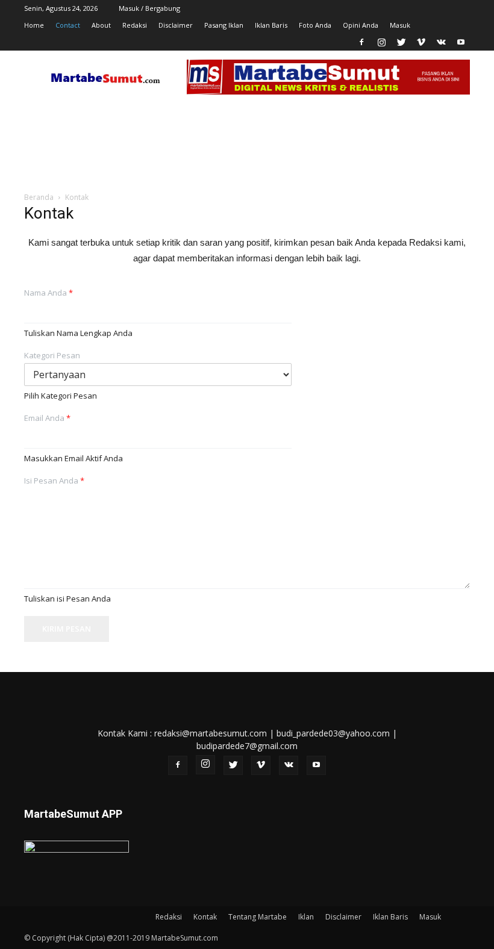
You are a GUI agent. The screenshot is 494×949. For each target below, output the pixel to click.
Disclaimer (175, 25)
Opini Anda (360, 25)
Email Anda (47, 418)
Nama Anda (48, 293)
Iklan (306, 917)
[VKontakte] (441, 42)
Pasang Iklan (223, 25)
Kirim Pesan (66, 628)
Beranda (39, 197)
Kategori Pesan (52, 355)
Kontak (205, 917)
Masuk (400, 25)
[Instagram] (381, 42)
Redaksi (134, 25)
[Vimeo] (421, 42)
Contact (67, 25)
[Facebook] (361, 42)
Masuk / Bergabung (149, 8)
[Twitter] (401, 42)
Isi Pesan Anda (54, 481)
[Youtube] (461, 42)
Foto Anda (315, 25)
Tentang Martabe (257, 917)
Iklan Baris (271, 25)
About (101, 25)
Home (34, 25)
